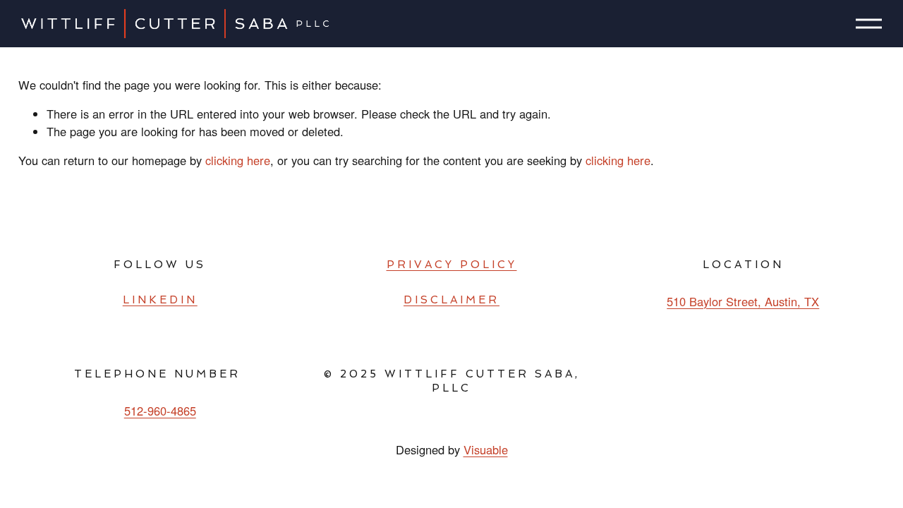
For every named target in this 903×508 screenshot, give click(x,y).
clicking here (237, 160)
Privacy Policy (452, 264)
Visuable (485, 449)
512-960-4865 (160, 410)
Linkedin (160, 300)
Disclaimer (451, 300)
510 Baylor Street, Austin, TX (743, 301)
